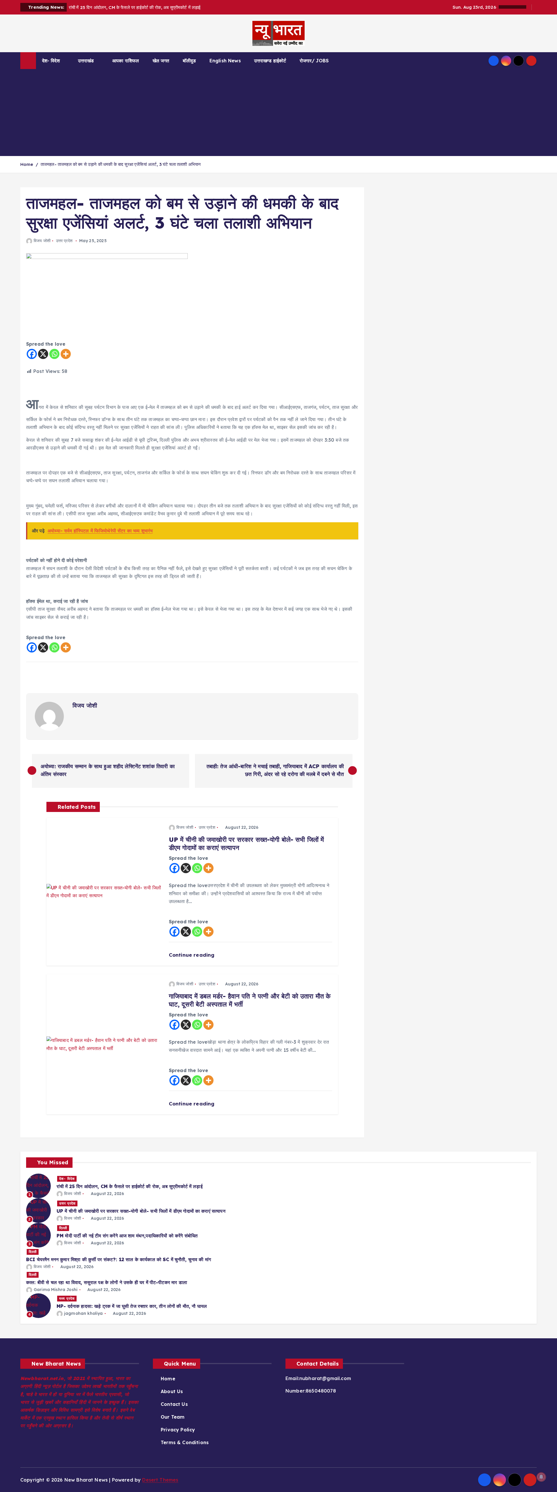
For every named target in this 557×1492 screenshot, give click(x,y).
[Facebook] (32, 354)
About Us (172, 1391)
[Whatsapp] (54, 354)
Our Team (173, 1417)
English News (225, 61)
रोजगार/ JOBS (314, 61)
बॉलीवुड (189, 61)
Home (26, 164)
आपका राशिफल (125, 61)
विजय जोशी (42, 240)
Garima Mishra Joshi (55, 1289)
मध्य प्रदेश (67, 1298)
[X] (43, 354)
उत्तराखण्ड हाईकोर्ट (270, 61)
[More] (66, 354)
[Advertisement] (278, 112)
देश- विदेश (51, 61)
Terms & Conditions (185, 1442)
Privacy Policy (178, 1430)
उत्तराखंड (86, 61)
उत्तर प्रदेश (64, 240)
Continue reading (192, 955)
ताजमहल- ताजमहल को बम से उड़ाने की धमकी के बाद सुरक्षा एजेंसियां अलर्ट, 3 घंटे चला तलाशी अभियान (121, 164)
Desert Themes (160, 1480)
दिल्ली (63, 1228)
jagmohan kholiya (83, 1313)
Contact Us (174, 1404)
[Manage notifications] (541, 1477)
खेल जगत (161, 61)
